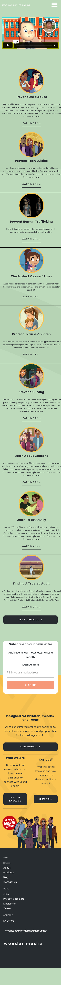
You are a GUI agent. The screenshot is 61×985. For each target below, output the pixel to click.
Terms (7, 908)
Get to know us (15, 799)
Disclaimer (9, 903)
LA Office (8, 920)
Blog (5, 877)
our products (30, 746)
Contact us (10, 882)
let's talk (46, 799)
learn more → (31, 123)
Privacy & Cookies (13, 899)
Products (8, 872)
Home (7, 863)
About (7, 867)
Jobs (6, 894)
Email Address (30, 664)
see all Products (30, 619)
